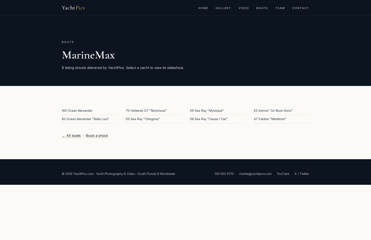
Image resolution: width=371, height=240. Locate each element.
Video (244, 8)
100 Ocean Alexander (77, 110)
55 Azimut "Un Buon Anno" (273, 110)
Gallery (223, 8)
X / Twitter (302, 174)
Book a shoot (97, 135)
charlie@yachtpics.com (255, 174)
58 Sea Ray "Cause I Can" (209, 119)
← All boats (71, 135)
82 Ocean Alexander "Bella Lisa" (85, 119)
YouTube (283, 174)
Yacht (73, 7)
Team (280, 8)
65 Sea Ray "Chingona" (143, 119)
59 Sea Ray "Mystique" (207, 110)
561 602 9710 (224, 174)
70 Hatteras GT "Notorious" (146, 110)
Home (203, 8)
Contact (300, 8)
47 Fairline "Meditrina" (270, 119)
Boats (262, 8)
